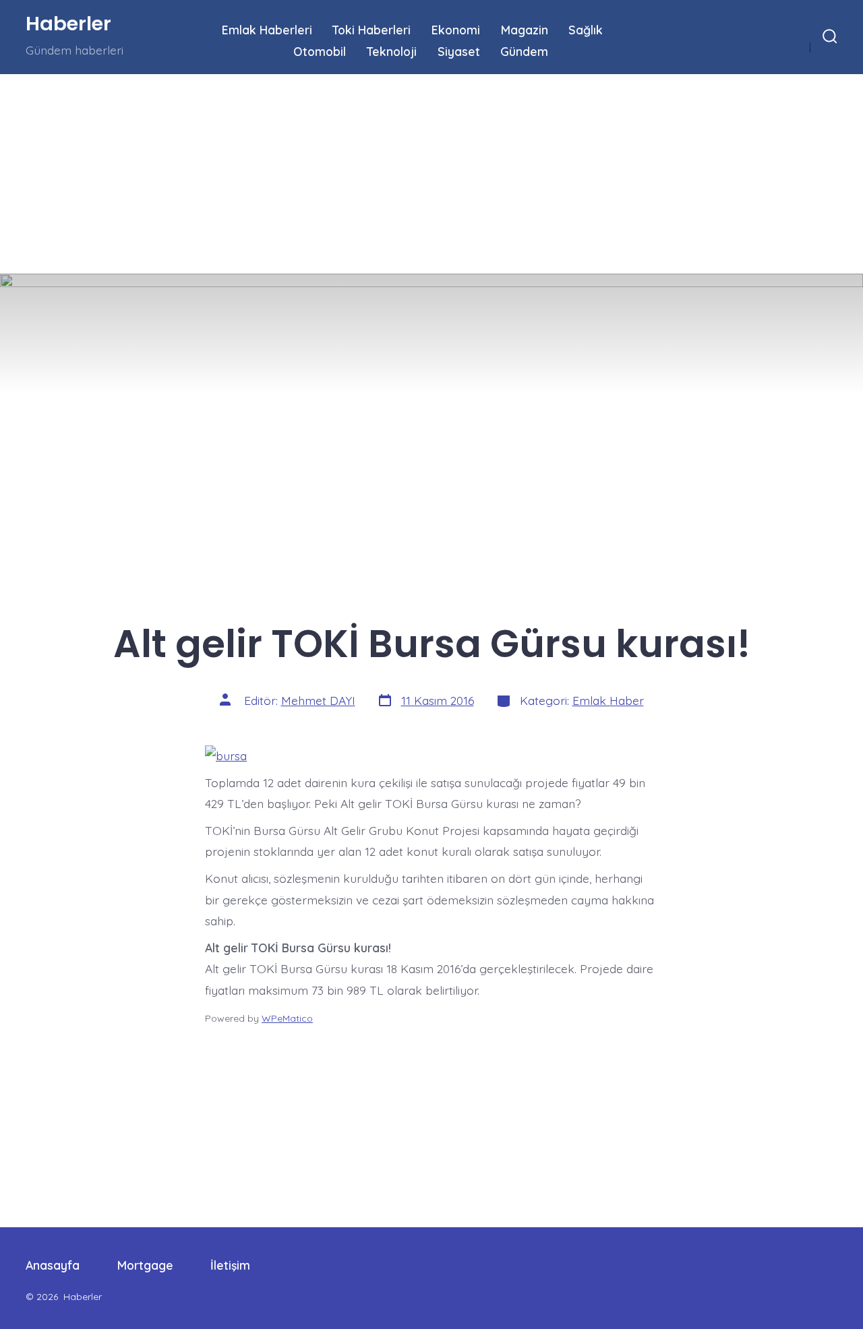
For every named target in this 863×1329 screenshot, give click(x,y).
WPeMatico (287, 1018)
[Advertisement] (404, 174)
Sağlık (585, 29)
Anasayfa (53, 1265)
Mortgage (145, 1265)
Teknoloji (392, 51)
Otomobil (319, 51)
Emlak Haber (608, 700)
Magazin (524, 29)
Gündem (524, 51)
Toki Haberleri (371, 29)
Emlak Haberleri (267, 29)
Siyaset (459, 51)
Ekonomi (456, 29)
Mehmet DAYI (318, 700)
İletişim (230, 1265)
